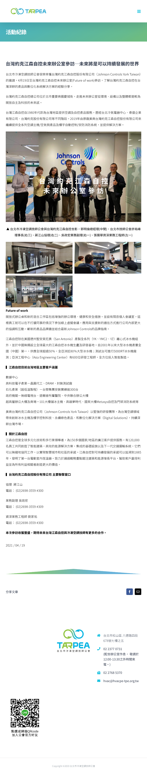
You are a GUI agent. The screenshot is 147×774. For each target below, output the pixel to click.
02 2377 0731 (112, 648)
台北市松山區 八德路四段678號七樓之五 (120, 638)
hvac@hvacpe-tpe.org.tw (121, 680)
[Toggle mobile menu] (139, 11)
